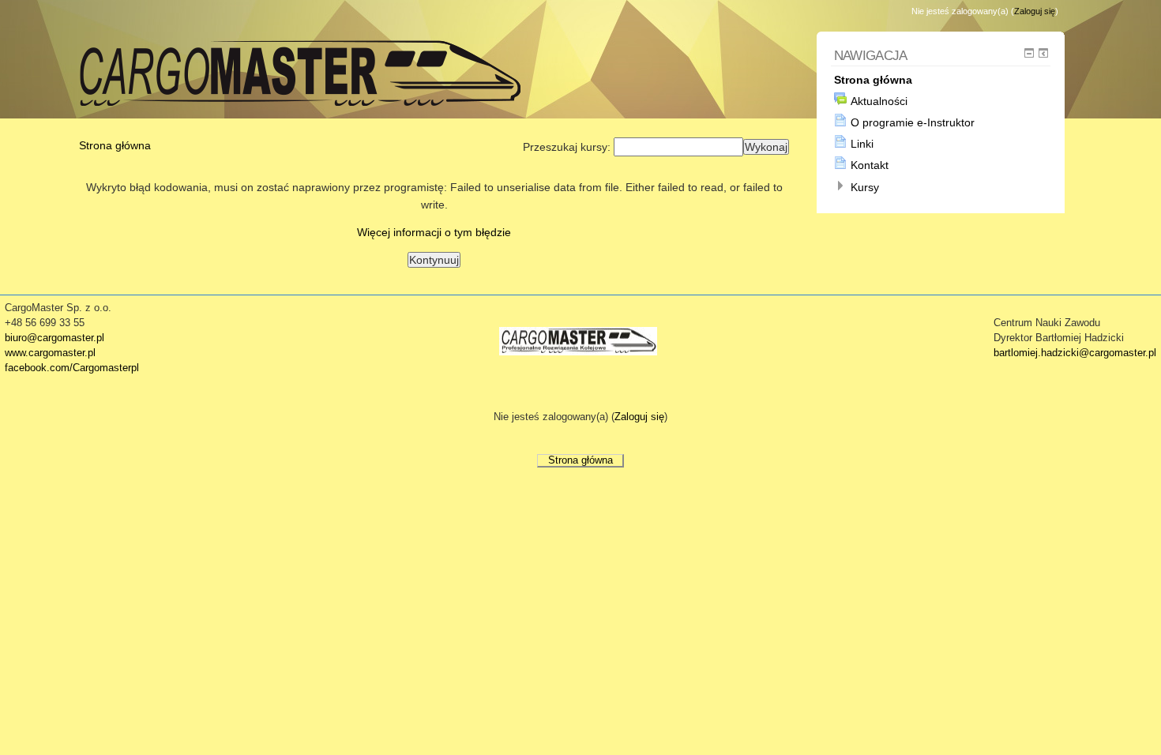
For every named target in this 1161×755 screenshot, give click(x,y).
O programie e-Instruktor (913, 122)
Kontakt (870, 165)
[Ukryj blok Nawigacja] (1029, 53)
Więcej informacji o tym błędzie (434, 232)
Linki (862, 143)
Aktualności (879, 101)
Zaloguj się (1034, 11)
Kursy (865, 187)
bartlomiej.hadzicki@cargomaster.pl (1075, 353)
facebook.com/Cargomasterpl (72, 368)
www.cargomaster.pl (50, 353)
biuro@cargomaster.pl (54, 338)
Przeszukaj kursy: (568, 147)
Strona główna (115, 145)
